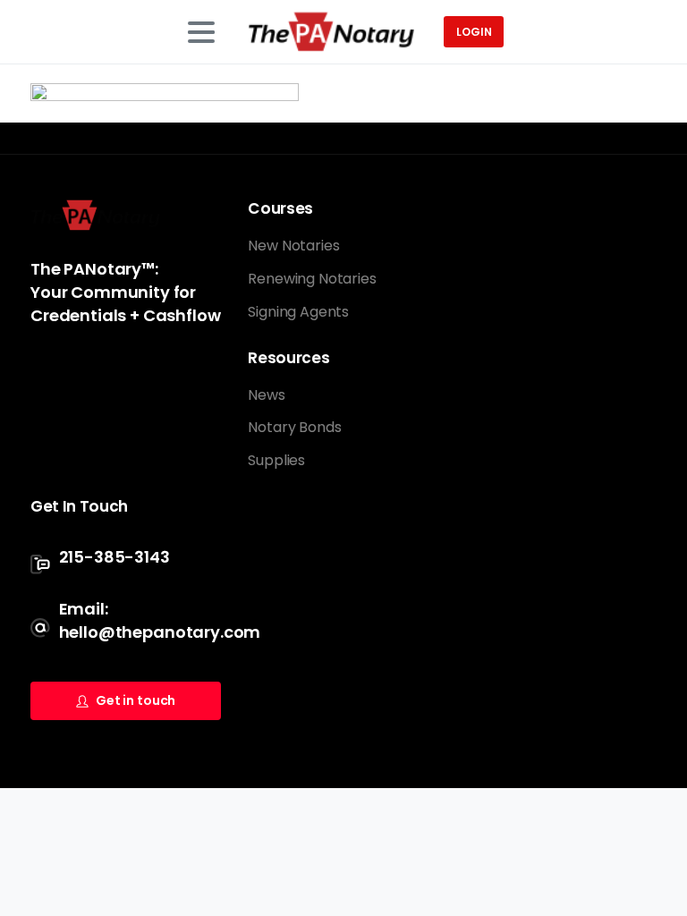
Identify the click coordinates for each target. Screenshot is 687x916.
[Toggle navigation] (201, 32)
